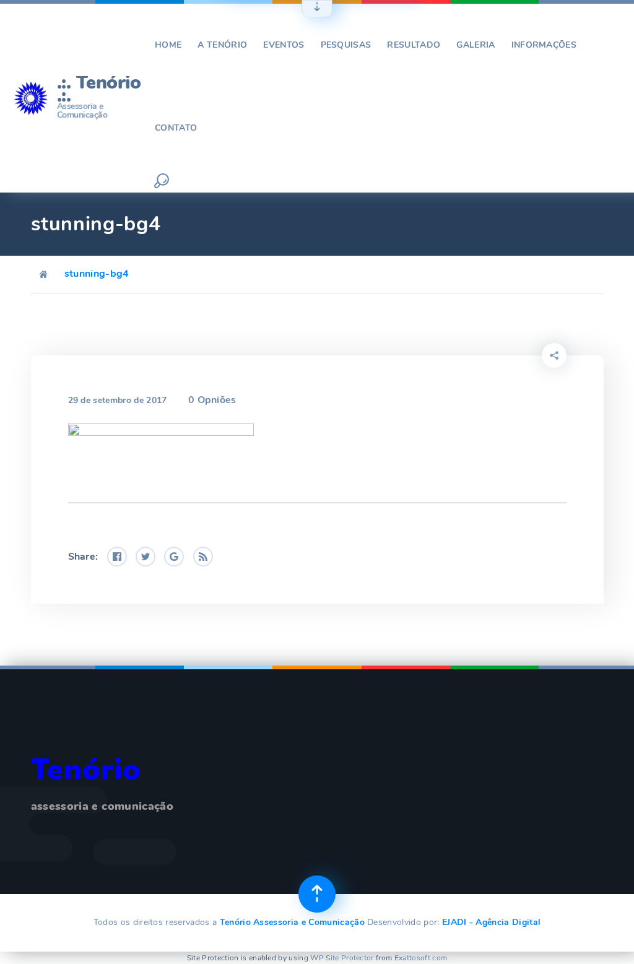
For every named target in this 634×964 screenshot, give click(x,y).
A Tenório (222, 45)
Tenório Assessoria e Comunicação (292, 922)
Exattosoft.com (420, 958)
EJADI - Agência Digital (491, 922)
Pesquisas (346, 45)
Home (168, 45)
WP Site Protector (341, 958)
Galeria (475, 45)
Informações (544, 45)
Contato (176, 128)
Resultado (413, 45)
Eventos (283, 45)
